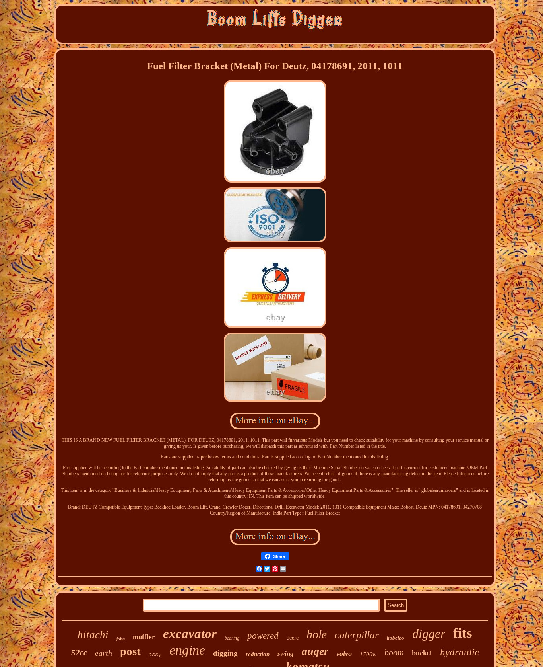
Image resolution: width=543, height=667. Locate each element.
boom (394, 652)
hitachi (93, 635)
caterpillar (357, 635)
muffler (144, 637)
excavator (190, 633)
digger (428, 633)
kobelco (395, 638)
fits (462, 633)
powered (263, 636)
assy (155, 654)
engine (187, 650)
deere (293, 638)
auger (315, 651)
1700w (368, 654)
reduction (258, 654)
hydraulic (459, 652)
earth (103, 653)
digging (225, 653)
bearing (232, 638)
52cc (79, 652)
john (120, 638)
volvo (344, 653)
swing (285, 653)
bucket (422, 652)
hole (316, 634)
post (130, 651)
